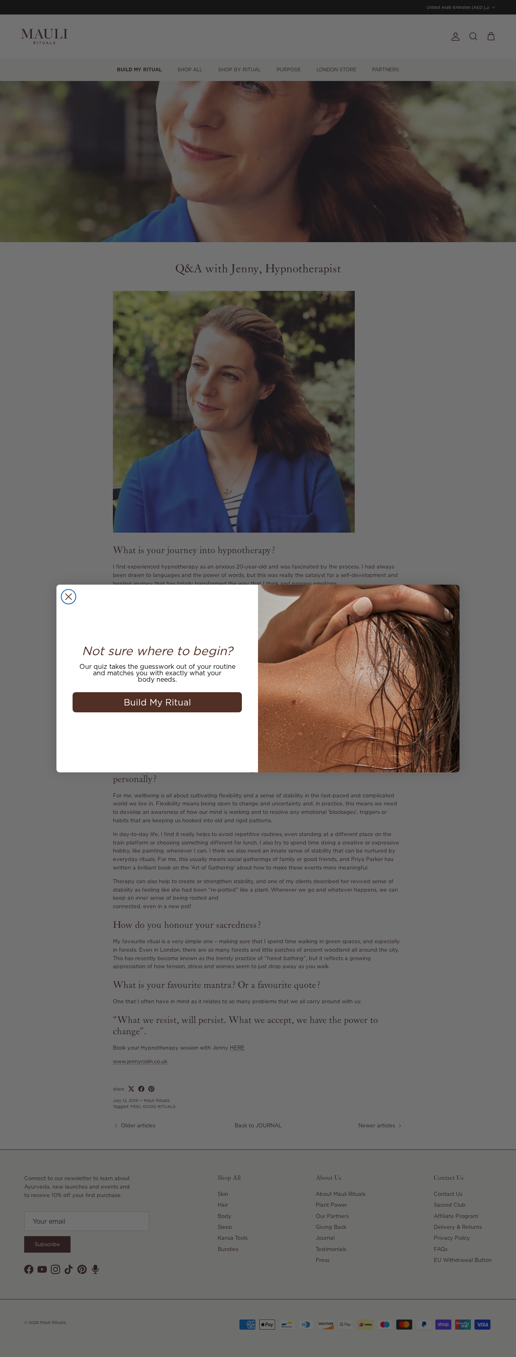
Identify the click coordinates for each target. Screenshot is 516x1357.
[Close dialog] (68, 596)
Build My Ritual (157, 702)
